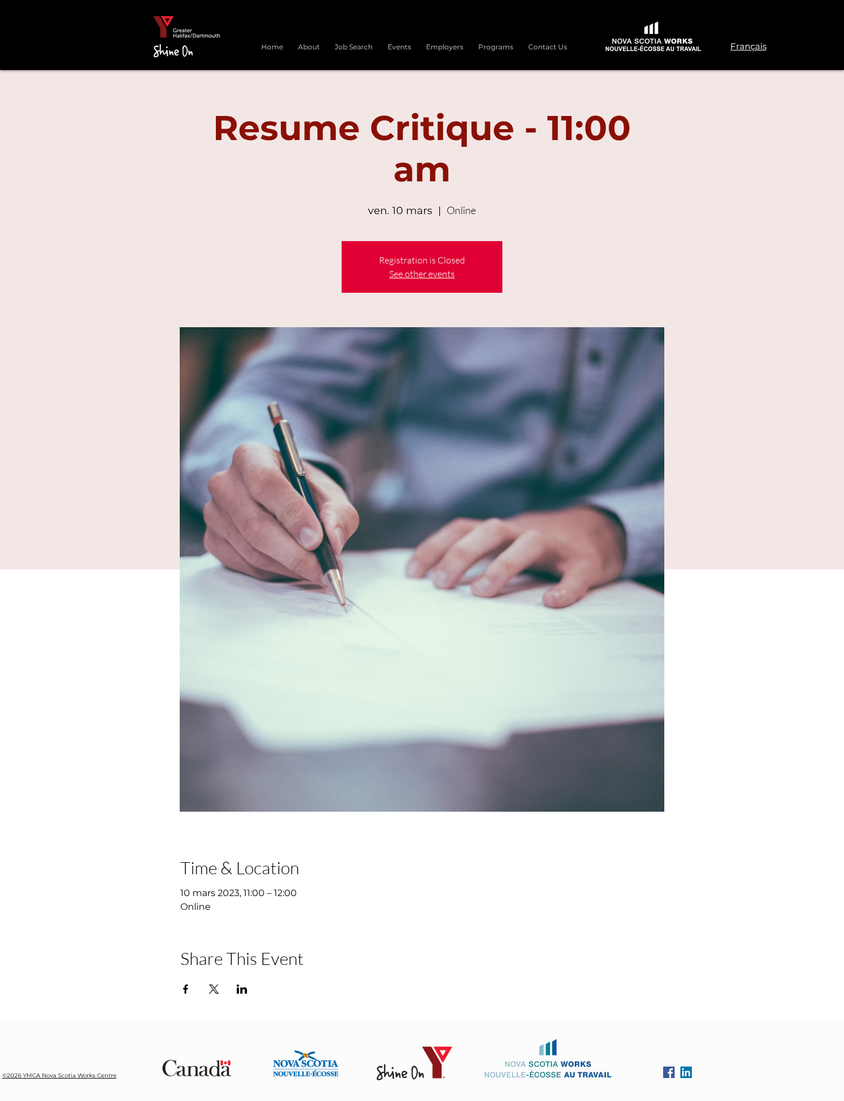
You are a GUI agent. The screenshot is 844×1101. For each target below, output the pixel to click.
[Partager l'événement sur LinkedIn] (242, 989)
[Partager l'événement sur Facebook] (185, 989)
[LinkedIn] (686, 1072)
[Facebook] (669, 1072)
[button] (496, 41)
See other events (422, 274)
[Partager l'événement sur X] (213, 989)
